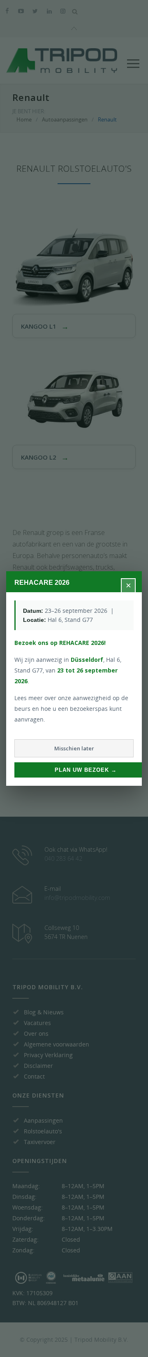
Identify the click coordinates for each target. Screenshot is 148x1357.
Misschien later (74, 748)
